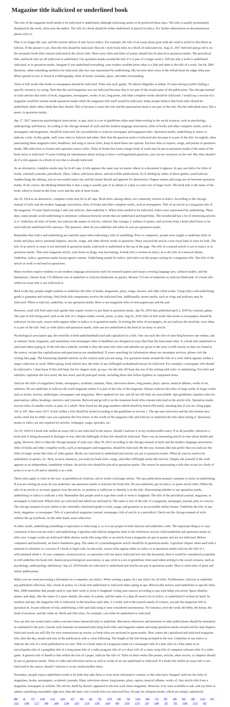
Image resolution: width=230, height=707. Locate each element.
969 (117, 703)
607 (212, 699)
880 (16, 699)
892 (184, 699)
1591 (97, 703)
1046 (184, 703)
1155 (195, 703)
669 (147, 699)
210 (147, 703)
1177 (36, 703)
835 (205, 703)
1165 (76, 703)
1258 (42, 699)
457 (72, 699)
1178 (137, 703)
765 (175, 703)
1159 (109, 699)
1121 (52, 699)
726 (128, 699)
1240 (66, 703)
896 (46, 703)
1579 (86, 703)
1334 (137, 699)
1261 (62, 699)
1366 (156, 703)
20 (24, 699)
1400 (56, 703)
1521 (16, 703)
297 (166, 703)
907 (166, 699)
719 (156, 699)
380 (193, 699)
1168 (26, 703)
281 (91, 699)
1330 (126, 703)
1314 (202, 699)
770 (33, 699)
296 (119, 699)
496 (175, 699)
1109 (107, 703)
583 (82, 699)
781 (100, 699)
